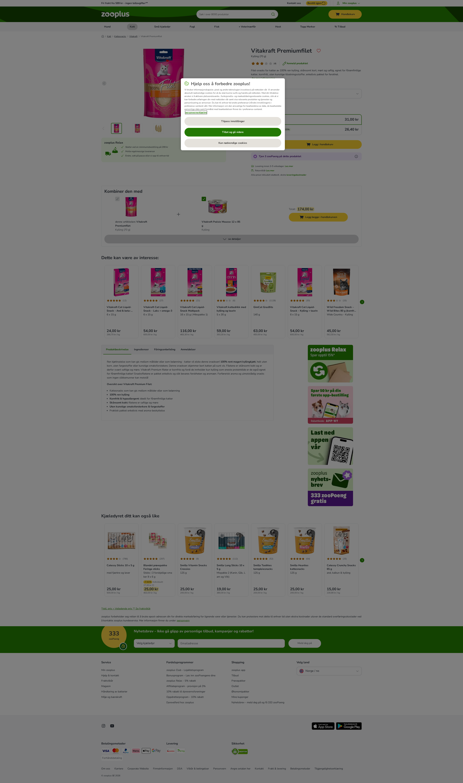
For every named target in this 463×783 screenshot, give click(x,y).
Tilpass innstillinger (233, 121)
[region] (233, 114)
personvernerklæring (196, 112)
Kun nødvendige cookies (232, 143)
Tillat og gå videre (233, 132)
